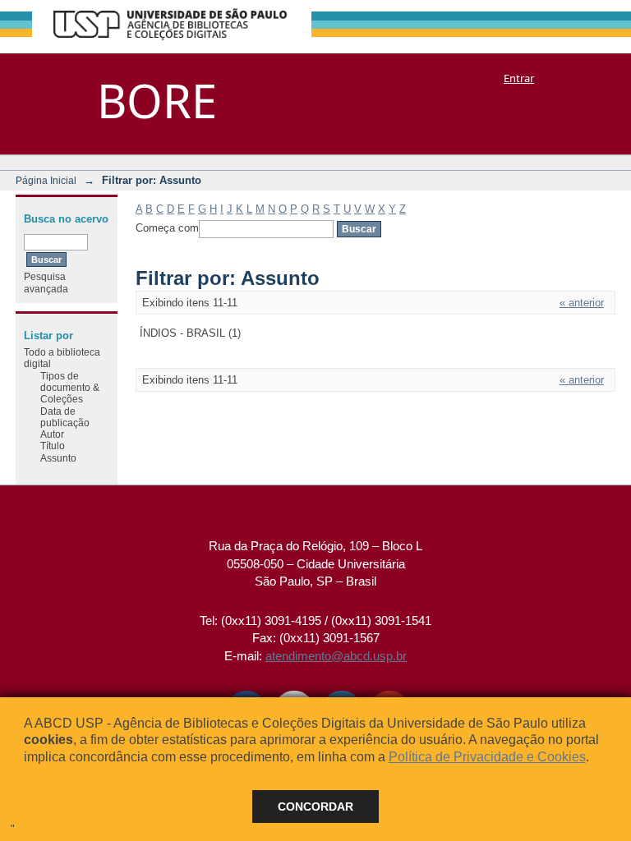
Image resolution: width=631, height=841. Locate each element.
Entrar (519, 78)
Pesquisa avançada (46, 282)
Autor (52, 434)
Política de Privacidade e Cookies (487, 757)
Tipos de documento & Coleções (69, 387)
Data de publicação (65, 417)
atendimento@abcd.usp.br (336, 656)
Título (52, 445)
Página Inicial (46, 180)
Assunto (58, 458)
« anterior (582, 302)
